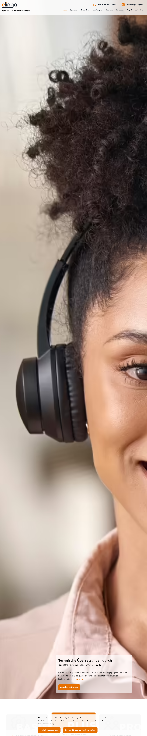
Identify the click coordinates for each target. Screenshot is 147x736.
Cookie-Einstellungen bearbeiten (80, 730)
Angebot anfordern (69, 687)
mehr (77, 679)
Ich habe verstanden (49, 730)
